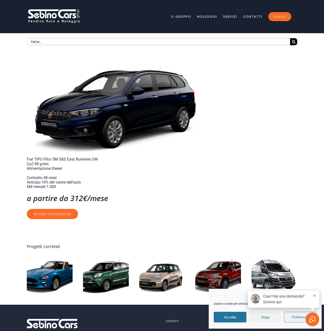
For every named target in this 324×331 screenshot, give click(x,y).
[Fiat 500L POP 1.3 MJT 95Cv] (162, 275)
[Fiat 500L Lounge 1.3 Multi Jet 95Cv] (106, 275)
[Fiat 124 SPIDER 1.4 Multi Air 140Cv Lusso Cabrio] (50, 275)
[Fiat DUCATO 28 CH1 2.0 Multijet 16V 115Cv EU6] (274, 275)
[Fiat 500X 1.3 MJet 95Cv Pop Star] (218, 275)
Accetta (230, 317)
